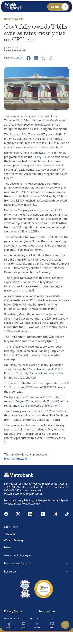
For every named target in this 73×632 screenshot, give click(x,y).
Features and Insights (17, 563)
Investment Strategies (17, 555)
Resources (10, 571)
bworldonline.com (15, 458)
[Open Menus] (65, 625)
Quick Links (11, 527)
